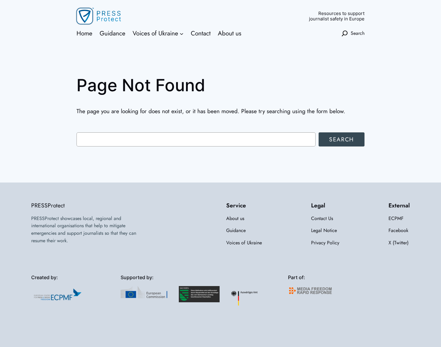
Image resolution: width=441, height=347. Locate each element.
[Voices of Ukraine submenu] (181, 33)
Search (341, 139)
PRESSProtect (48, 205)
